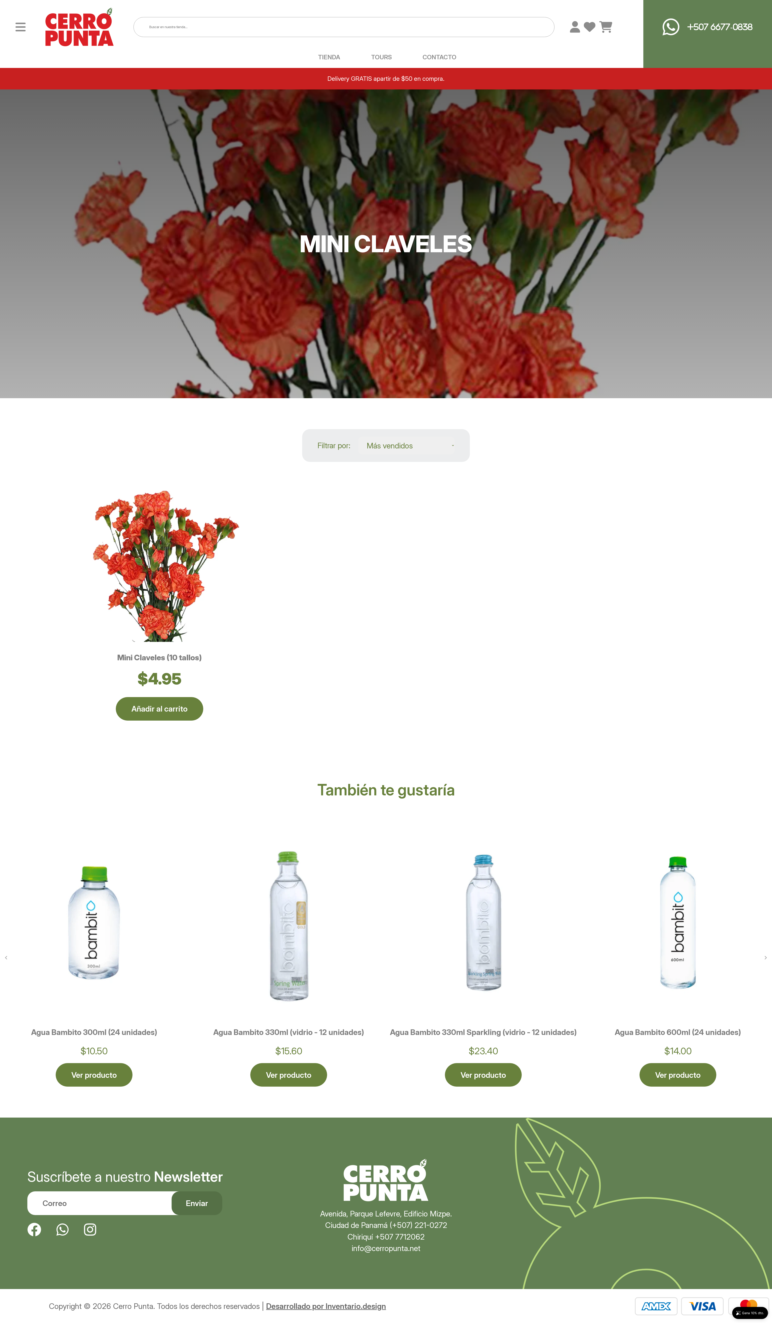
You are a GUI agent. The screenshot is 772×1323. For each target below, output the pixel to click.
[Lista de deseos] (589, 27)
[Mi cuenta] (575, 27)
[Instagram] (90, 1230)
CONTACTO (439, 57)
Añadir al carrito (159, 708)
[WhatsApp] (62, 1230)
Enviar (197, 1203)
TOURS (381, 57)
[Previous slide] (6, 958)
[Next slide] (765, 958)
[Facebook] (34, 1230)
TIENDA (329, 57)
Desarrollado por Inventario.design (326, 1306)
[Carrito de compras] (605, 27)
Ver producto (94, 1075)
